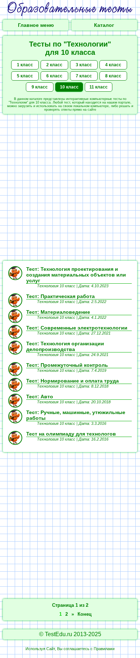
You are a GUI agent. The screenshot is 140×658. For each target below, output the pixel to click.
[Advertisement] (70, 187)
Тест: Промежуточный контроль (67, 365)
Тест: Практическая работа (60, 296)
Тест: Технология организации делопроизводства (65, 346)
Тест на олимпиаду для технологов (71, 434)
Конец (85, 614)
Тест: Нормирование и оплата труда (72, 381)
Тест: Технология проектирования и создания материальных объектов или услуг (76, 274)
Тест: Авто (39, 396)
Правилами (104, 649)
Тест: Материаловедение (58, 312)
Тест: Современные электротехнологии (76, 328)
